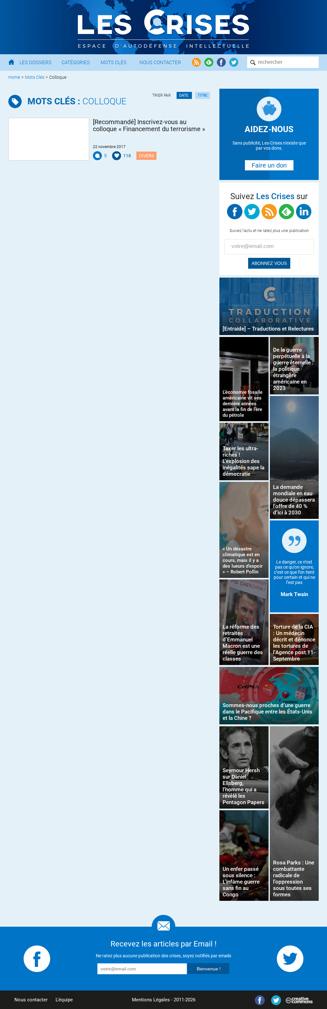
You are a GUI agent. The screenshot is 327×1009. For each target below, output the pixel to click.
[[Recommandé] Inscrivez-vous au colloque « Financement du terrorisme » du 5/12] (48, 139)
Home (14, 77)
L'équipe (64, 1000)
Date (184, 95)
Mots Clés (113, 62)
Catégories (76, 62)
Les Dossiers (35, 62)
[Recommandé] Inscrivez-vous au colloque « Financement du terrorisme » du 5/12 (149, 125)
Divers (146, 155)
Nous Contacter (160, 62)
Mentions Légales (151, 1000)
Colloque (76, 101)
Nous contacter (31, 1000)
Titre (203, 95)
